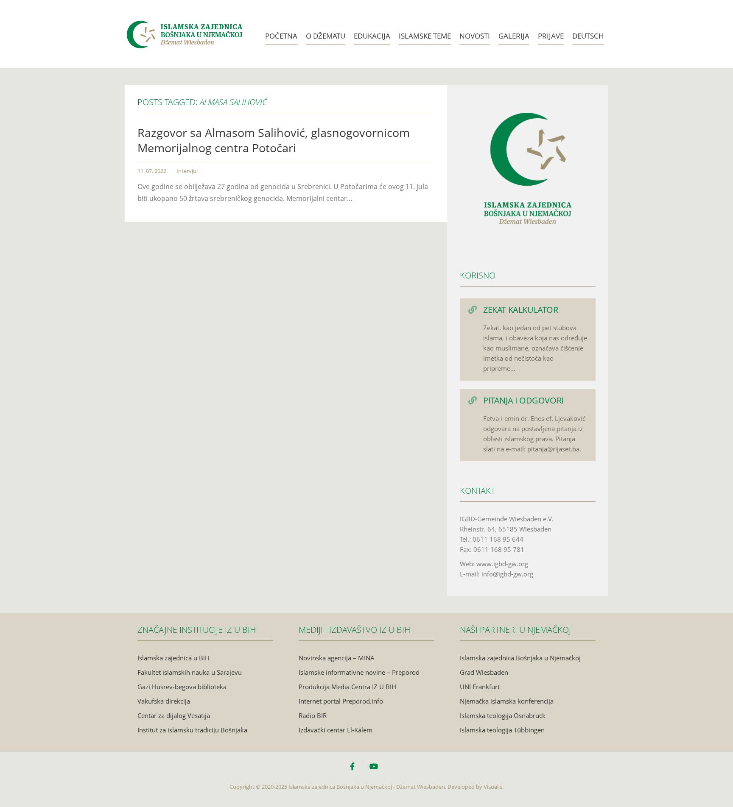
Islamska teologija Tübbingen (502, 730)
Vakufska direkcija (163, 701)
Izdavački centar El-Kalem (335, 730)
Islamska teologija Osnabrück (503, 715)
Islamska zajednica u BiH (173, 658)
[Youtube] (373, 766)
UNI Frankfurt (480, 686)
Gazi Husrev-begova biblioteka (182, 686)
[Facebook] (355, 766)
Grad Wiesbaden (484, 672)
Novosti (474, 36)
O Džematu (325, 36)
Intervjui (187, 171)
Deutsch (588, 36)
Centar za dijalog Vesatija (173, 715)
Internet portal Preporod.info (341, 701)
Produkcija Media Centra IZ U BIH (347, 686)
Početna (281, 36)
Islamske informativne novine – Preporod (359, 672)
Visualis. (494, 786)
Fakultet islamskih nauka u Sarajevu (189, 672)
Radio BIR (313, 715)
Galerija (513, 36)
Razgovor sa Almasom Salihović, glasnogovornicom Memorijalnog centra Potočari (273, 140)
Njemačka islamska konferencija (507, 701)
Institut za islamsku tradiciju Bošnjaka (192, 730)
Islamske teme (425, 36)
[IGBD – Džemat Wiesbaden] (184, 24)
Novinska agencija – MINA (337, 658)
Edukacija (372, 36)
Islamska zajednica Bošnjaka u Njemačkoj (520, 658)
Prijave (551, 36)
